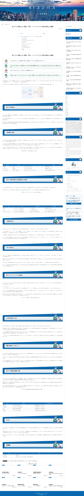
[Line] (83, 14)
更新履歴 (23, 49)
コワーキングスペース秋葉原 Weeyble (72, 200)
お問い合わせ (46, 493)
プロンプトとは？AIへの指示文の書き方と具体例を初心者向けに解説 (73, 55)
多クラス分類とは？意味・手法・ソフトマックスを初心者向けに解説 (31, 36)
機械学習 (37, 484)
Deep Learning (4, 484)
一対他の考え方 (24, 41)
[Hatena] (83, 19)
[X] (83, 16)
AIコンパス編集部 (74, 166)
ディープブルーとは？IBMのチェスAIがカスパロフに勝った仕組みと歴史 (73, 42)
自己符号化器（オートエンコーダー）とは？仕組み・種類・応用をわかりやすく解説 (73, 67)
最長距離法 (23, 484)
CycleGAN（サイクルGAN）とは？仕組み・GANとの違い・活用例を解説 (73, 51)
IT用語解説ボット (69, 33)
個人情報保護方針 (38, 493)
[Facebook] (83, 18)
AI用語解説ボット (69, 34)
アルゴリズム (34, 484)
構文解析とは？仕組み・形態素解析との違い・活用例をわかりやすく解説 (73, 84)
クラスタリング (19, 484)
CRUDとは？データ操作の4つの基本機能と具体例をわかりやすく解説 (73, 76)
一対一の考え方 (24, 42)
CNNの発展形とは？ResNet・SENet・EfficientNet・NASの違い (73, 63)
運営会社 (42, 493)
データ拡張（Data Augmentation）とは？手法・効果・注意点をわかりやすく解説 (73, 88)
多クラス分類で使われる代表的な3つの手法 (28, 40)
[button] (81, 26)
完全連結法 (21, 484)
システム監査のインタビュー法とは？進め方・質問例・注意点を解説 (73, 72)
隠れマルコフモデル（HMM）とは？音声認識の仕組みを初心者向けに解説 (73, 59)
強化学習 (50, 484)
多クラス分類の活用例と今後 (26, 47)
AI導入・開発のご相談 (74, 219)
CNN (2, 484)
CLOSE (44, 33)
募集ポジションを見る (74, 203)
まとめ (23, 48)
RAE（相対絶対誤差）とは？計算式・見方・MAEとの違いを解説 (73, 46)
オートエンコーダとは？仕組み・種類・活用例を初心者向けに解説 (73, 80)
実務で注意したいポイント (25, 46)
